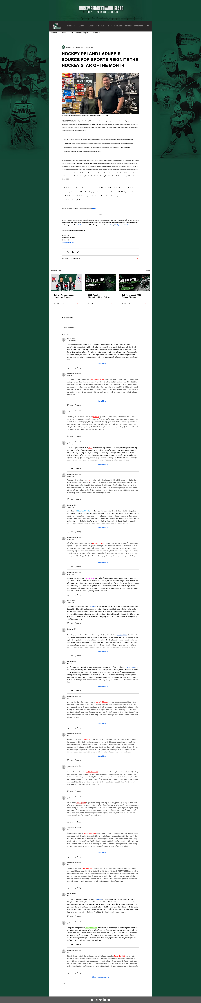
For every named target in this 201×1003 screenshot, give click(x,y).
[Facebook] (92, 999)
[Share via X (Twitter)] (68, 252)
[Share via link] (78, 252)
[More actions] (138, 47)
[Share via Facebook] (63, 252)
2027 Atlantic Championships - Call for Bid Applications (99, 296)
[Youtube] (108, 999)
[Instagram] (96, 999)
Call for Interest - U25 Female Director (131, 296)
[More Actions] (138, 339)
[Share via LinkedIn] (73, 252)
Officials (63, 32)
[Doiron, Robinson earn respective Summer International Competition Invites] (66, 282)
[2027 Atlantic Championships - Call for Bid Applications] (100, 282)
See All (147, 270)
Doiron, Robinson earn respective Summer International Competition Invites (65, 296)
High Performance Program (79, 32)
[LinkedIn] (104, 999)
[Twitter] (100, 999)
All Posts (54, 32)
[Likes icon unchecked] (68, 368)
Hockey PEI (96, 32)
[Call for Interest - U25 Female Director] (134, 282)
